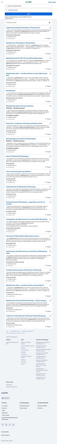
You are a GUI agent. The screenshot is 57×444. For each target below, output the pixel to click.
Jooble (11, 440)
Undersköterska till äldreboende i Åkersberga (21, 187)
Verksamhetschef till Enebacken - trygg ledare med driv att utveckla (25, 203)
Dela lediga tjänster (24, 405)
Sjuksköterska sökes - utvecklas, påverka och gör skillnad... (25, 285)
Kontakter (4, 408)
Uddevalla (23, 352)
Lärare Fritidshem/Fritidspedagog (17, 156)
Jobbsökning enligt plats (11, 386)
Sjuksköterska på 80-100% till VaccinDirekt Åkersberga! (24, 58)
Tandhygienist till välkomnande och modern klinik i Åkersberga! (26, 219)
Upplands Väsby (24, 350)
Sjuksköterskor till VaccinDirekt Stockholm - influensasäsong (26, 300)
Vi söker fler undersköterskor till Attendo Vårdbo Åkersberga (26, 316)
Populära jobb (9, 384)
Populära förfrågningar (11, 337)
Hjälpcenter (5, 413)
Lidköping (23, 359)
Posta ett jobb (23, 408)
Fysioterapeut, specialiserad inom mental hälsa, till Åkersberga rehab (26, 252)
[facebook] (2, 424)
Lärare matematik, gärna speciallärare (18, 171)
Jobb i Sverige (5, 415)
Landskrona (23, 354)
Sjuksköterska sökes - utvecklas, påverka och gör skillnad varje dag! (26, 74)
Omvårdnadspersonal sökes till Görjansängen (21, 138)
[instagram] (6, 424)
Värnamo (23, 364)
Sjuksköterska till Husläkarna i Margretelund (20, 43)
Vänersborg (23, 361)
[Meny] (2, 2)
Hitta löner (40, 408)
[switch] (50, 22)
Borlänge (23, 348)
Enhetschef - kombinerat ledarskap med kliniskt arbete (24, 123)
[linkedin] (13, 424)
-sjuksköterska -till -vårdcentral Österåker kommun (41, 365)
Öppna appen (52, 2)
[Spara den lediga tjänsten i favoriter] (50, 27)
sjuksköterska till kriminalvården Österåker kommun (42, 370)
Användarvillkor (5, 432)
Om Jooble (4, 405)
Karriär (3, 410)
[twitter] (9, 424)
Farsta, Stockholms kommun (27, 345)
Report (49, 38)
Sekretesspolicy (5, 435)
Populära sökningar (42, 405)
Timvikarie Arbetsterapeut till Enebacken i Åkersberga (24, 270)
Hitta (28, 14)
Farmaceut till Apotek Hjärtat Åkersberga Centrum (22, 236)
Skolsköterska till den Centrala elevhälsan (20, 106)
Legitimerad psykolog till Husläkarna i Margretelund (23, 27)
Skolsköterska (10, 90)
